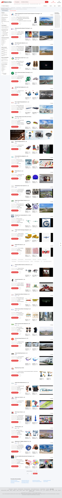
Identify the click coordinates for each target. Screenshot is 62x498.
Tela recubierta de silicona (47, 261)
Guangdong (3, 66)
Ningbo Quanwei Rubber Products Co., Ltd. (22, 200)
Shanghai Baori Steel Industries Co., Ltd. (22, 185)
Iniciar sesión (59, 2)
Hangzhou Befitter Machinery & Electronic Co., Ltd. (23, 264)
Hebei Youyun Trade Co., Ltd (20, 412)
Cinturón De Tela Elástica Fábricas (36, 481)
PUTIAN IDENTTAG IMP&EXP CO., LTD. (21, 156)
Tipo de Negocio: (13, 17)
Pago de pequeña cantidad (4, 35)
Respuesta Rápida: (14, 33)
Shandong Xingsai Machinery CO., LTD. (21, 338)
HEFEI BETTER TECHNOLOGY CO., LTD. (21, 87)
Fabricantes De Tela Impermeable (15, 481)
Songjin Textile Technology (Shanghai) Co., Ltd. (23, 229)
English (8, 490)
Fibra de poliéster (20, 259)
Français (20, 490)
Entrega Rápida (4, 33)
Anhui (2, 70)
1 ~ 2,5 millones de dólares (4, 51)
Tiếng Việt (59, 490)
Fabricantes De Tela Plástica (36, 480)
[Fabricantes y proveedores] (6, 2)
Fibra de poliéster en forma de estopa (23, 261)
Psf (41, 261)
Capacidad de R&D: (14, 19)
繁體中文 (14, 490)
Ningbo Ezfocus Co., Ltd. (19, 170)
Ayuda (51, 5)
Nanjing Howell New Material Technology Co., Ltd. (23, 28)
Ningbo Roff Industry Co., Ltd (20, 244)
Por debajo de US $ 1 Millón (4, 49)
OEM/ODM (4, 31)
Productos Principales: (14, 18)
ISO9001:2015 (4, 39)
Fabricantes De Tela (58, 24)
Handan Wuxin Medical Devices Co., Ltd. (22, 382)
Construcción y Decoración (3, 20)
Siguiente (35, 473)
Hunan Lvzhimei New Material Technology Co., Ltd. (24, 72)
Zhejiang (3, 65)
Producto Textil (4, 14)
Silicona (32, 261)
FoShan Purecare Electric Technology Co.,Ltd (23, 308)
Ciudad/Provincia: (14, 34)
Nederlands (47, 490)
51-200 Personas (4, 62)
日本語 (17, 490)
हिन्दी (50, 490)
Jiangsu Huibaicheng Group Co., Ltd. (21, 353)
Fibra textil (34, 259)
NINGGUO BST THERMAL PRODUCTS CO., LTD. (23, 441)
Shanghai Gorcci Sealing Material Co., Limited (23, 215)
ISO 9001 (3, 40)
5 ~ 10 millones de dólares (4, 55)
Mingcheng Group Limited (19, 367)
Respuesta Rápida (5, 32)
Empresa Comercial (5, 26)
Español (24, 490)
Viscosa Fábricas (45, 481)
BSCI (2, 44)
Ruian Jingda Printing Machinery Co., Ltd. (22, 101)
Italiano (34, 490)
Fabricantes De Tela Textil (14, 480)
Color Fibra (39, 259)
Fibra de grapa (14, 261)
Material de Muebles (28, 259)
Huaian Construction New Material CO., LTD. (22, 323)
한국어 (41, 490)
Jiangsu (3, 67)
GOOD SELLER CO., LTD (19, 426)
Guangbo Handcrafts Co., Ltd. (20, 279)
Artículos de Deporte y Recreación (4, 18)
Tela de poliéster (14, 259)
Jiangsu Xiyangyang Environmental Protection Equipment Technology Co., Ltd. (28, 13)
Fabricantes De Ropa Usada (47, 480)
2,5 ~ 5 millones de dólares (4, 53)
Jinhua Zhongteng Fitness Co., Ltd (21, 141)
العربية (44, 490)
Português (30, 490)
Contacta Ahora (15, 23)
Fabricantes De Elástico (58, 25)
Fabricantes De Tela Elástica (25, 481)
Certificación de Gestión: (14, 20)
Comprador (45, 5)
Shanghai (3, 69)
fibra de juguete (37, 261)
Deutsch (27, 490)
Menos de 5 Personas (4, 60)
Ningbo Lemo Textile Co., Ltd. (20, 397)
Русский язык (37, 490)
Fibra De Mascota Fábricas (25, 482)
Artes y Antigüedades (4, 16)
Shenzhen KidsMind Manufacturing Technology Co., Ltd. (24, 456)
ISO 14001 (3, 41)
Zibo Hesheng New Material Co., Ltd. (21, 43)
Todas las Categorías (5, 5)
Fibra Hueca (44, 259)
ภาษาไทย (53, 490)
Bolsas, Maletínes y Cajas (5, 22)
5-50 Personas (4, 58)
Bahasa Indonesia (31, 491)
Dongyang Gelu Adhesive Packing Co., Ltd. (22, 294)
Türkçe (56, 490)
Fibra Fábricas (12, 482)
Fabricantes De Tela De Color (25, 480)
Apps (55, 5)
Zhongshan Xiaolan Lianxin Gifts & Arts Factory (23, 116)
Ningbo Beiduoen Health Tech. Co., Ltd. (21, 57)
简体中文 (11, 490)
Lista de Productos (5, 10)
